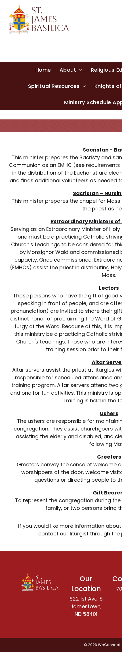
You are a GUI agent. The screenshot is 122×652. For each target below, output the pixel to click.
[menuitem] (43, 70)
